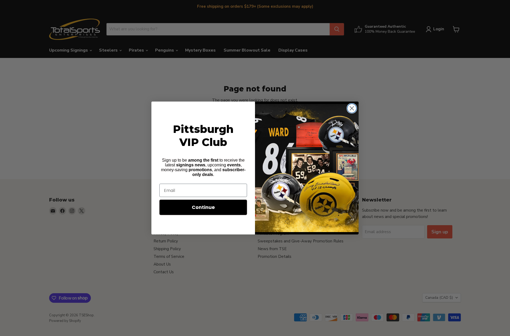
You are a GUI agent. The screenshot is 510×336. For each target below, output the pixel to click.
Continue (203, 207)
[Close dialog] (351, 108)
